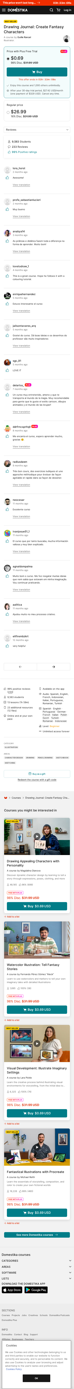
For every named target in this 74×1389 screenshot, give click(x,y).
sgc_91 (17, 360)
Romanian (48, 721)
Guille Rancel (24, 37)
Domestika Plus (9, 1320)
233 (10, 692)
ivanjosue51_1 (21, 531)
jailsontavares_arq (24, 325)
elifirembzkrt (21, 636)
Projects (16, 1315)
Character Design (14, 758)
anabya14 (19, 231)
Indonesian (61, 721)
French (46, 714)
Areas (6, 1266)
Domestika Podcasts (59, 1315)
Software (9, 1272)
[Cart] (58, 10)
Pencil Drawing (45, 758)
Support (34, 1334)
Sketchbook (62, 758)
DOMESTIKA (17, 10)
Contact (18, 1334)
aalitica (17, 604)
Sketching (10, 763)
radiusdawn (20, 461)
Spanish (47, 708)
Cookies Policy (14, 1369)
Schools (43, 1315)
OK (36, 1378)
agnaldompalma (23, 566)
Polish (64, 714)
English (57, 708)
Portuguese (49, 711)
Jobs (24, 1315)
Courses (16, 797)
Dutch (46, 717)
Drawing (30, 758)
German (61, 711)
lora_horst (19, 168)
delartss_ (18, 385)
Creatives (33, 1315)
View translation (21, 184)
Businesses (17, 1339)
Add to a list (13, 916)
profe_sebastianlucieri (27, 200)
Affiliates (6, 1339)
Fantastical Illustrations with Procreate (35, 1172)
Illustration (11, 747)
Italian (55, 714)
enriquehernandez (24, 294)
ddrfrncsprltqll (22, 426)
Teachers (29, 1339)
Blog (26, 1334)
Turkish (55, 717)
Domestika (7, 1334)
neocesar (18, 499)
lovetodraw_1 (21, 266)
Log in (67, 10)
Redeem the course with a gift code (37, 779)
